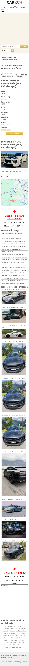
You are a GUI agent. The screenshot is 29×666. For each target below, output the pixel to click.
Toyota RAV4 (7, 640)
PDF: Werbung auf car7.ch (18, 663)
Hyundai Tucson (21, 644)
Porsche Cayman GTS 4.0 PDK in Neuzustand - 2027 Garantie (13, 326)
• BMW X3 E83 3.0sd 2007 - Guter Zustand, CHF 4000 (13, 244)
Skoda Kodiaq (6, 631)
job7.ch (2, 655)
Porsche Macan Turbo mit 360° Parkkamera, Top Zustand (14, 541)
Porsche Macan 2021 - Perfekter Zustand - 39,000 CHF (14, 415)
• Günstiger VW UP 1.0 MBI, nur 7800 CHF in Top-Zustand (14, 270)
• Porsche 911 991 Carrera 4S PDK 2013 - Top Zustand (13, 265)
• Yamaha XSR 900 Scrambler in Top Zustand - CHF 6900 (13, 246)
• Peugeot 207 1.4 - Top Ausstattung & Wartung (11, 236)
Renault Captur (13, 644)
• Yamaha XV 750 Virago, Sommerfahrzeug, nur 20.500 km (14, 259)
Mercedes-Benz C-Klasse (20, 635)
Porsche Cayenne (8, 642)
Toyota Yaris (16, 626)
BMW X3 (18, 633)
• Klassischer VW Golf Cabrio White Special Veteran (12, 254)
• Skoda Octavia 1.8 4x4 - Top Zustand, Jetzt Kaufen (12, 275)
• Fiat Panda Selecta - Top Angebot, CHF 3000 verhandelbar (14, 257)
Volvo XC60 (15, 642)
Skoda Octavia (12, 633)
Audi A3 (23, 633)
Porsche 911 (21, 647)
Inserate (10, 657)
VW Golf (23, 628)
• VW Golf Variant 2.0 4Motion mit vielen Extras (11, 238)
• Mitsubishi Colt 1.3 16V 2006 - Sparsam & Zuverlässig (13, 273)
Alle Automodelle (8, 626)
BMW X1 (25, 631)
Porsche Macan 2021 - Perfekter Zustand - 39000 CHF (13, 378)
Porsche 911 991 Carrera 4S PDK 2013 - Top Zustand (13, 289)
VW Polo (23, 638)
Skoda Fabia (15, 647)
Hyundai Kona (8, 647)
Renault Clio (6, 644)
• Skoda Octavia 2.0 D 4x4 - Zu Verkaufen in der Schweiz (13, 267)
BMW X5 (18, 638)
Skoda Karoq (12, 631)
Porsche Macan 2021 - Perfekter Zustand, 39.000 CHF (13, 342)
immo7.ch (8, 655)
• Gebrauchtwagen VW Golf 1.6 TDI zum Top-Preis (12, 278)
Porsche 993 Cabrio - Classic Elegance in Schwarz (12, 307)
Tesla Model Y (7, 628)
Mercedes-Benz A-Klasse (8, 635)
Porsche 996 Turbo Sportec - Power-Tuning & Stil (12, 499)
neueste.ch (3, 657)
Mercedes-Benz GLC (15, 628)
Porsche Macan (21, 640)
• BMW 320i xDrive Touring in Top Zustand (10, 249)
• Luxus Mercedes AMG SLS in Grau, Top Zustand (12, 233)
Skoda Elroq (19, 631)
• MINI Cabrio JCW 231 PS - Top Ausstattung (11, 251)
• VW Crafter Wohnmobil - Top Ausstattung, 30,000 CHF (13, 241)
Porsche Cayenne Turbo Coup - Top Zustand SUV (12, 451)
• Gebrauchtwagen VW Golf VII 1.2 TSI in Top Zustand (13, 283)
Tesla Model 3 (14, 640)
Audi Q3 (6, 633)
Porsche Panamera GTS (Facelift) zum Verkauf (12, 519)
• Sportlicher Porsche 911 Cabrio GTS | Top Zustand (12, 262)
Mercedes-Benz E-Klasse (9, 638)
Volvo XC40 (21, 642)
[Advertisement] (14, 29)
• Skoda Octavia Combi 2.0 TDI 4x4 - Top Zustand (12, 280)
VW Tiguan (22, 626)
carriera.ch (23, 655)
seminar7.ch (16, 655)
